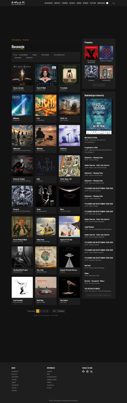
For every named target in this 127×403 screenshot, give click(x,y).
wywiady (14, 390)
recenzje (14, 379)
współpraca (50, 385)
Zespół (34, 55)
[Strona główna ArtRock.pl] (18, 3)
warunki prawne (51, 377)
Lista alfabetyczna (59, 55)
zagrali (13, 382)
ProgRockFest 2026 (91, 147)
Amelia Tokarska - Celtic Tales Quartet (97, 165)
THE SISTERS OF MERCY (92, 288)
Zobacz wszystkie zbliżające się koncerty (98, 295)
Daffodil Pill (106, 80)
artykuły (14, 388)
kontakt (49, 388)
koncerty (14, 374)
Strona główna (16, 40)
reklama (49, 382)
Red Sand (87, 265)
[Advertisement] (63, 21)
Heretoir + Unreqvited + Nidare (94, 281)
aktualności (15, 371)
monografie (15, 385)
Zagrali (79, 3)
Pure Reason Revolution (91, 61)
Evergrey (91, 80)
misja (48, 374)
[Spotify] (87, 371)
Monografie (101, 3)
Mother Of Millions (106, 61)
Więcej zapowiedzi (99, 85)
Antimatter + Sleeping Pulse (94, 157)
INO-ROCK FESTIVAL (91, 137)
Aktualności (49, 3)
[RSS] (91, 371)
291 (54, 311)
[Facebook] (83, 371)
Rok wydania (45, 55)
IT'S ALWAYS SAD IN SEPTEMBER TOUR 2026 (99, 188)
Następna (61, 311)
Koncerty (57, 3)
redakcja (49, 371)
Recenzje (72, 3)
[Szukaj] (113, 3)
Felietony (93, 3)
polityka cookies (52, 379)
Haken (87, 273)
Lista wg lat (18, 57)
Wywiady (85, 3)
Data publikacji (23, 55)
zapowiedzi (15, 377)
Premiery (65, 3)
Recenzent (29, 57)
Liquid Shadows (89, 227)
